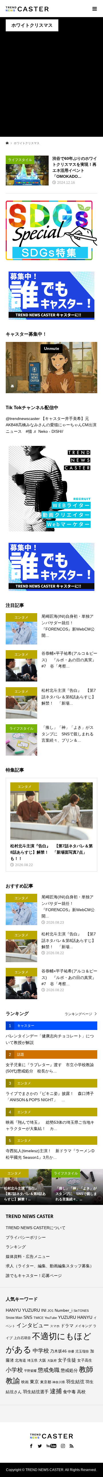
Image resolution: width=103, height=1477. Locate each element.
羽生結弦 (75, 1381)
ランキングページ (78, 1014)
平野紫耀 (30, 1370)
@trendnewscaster (23, 418)
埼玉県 (32, 1360)
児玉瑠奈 (82, 1351)
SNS (27, 1317)
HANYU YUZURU (23, 1310)
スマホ (55, 1326)
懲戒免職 (49, 1370)
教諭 (13, 1381)
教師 (86, 1369)
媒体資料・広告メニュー (28, 1256)
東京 (34, 1381)
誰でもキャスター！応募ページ (34, 1275)
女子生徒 (67, 1360)
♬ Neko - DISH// (48, 431)
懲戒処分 (69, 1370)
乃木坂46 (58, 1351)
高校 (81, 1392)
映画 (25, 1382)
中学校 (41, 1351)
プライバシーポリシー (26, 1237)
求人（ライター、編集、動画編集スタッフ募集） (50, 1266)
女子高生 (84, 1360)
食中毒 (69, 1391)
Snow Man (14, 1318)
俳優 (71, 1351)
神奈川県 (58, 1382)
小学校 (14, 1370)
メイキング (83, 1326)
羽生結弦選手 (36, 1391)
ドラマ (67, 1325)
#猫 (29, 431)
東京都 (45, 1382)
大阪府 (52, 1360)
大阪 (42, 1360)
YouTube (51, 1317)
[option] (26, 1187)
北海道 (20, 1360)
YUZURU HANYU (75, 1317)
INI (43, 1310)
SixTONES (81, 1310)
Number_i (63, 1310)
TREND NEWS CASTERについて (36, 1227)
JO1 (50, 1310)
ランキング (16, 1247)
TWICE (38, 1317)
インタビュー (32, 1325)
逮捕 (56, 1391)
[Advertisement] (51, 85)
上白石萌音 (22, 1338)
